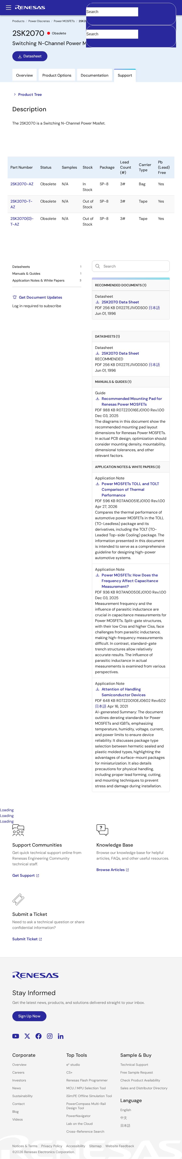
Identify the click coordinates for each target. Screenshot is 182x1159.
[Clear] (90, 41)
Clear (90, 19)
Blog (15, 1111)
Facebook (38, 1036)
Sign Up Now (29, 1016)
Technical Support (134, 1064)
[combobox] (131, 36)
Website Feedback (119, 1146)
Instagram (50, 1036)
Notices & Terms (24, 1146)
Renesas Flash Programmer (87, 1080)
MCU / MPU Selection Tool (86, 1088)
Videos (17, 1119)
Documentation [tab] (94, 75)
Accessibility (75, 1146)
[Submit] (91, 27)
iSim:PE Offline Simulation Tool (89, 1096)
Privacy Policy (51, 1146)
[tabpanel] (91, 890)
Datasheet (32, 56)
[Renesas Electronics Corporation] (30, 7)
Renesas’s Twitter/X (27, 1036)
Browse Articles (110, 869)
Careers (18, 1072)
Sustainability (22, 1096)
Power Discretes (39, 21)
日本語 (125, 1125)
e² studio (73, 1064)
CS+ (69, 1072)
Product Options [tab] (56, 75)
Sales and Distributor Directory (144, 1088)
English (125, 1110)
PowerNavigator (78, 1116)
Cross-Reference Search (85, 1131)
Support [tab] (125, 75)
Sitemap (95, 1146)
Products (18, 21)
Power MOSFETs (64, 21)
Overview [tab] (24, 75)
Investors (19, 1080)
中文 (123, 1118)
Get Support (23, 875)
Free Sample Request (136, 1072)
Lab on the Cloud (79, 1124)
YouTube (15, 1036)
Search (131, 7)
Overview (19, 1064)
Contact (18, 1104)
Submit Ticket (25, 938)
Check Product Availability (140, 1080)
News (16, 1088)
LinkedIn (61, 1036)
